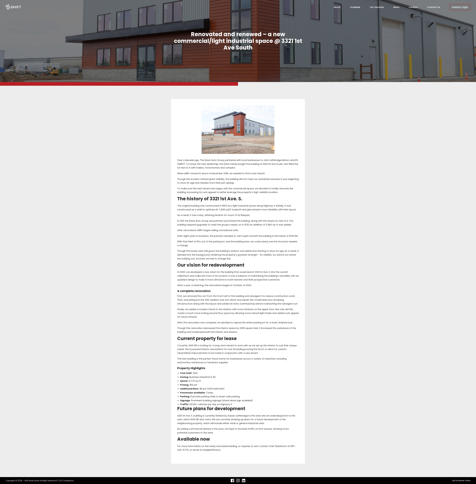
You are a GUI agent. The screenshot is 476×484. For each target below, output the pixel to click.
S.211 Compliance (66, 480)
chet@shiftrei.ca (211, 449)
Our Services (377, 7)
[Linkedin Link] (243, 480)
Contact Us (433, 7)
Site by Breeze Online (461, 480)
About (337, 7)
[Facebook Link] (232, 480)
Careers (413, 7)
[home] (13, 7)
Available (355, 7)
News (396, 7)
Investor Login (460, 7)
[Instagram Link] (238, 480)
